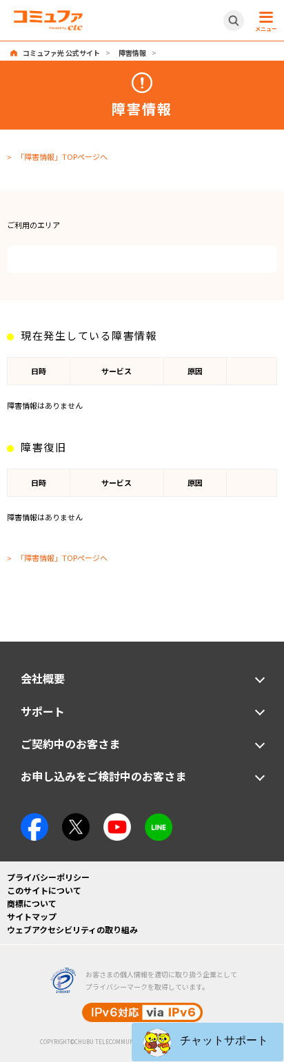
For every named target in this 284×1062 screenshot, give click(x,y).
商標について (32, 903)
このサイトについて (44, 890)
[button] (207, 1042)
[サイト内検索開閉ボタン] (233, 20)
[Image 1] (34, 819)
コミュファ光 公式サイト (61, 53)
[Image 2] (76, 819)
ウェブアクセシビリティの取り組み (72, 929)
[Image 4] (117, 819)
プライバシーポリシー (48, 877)
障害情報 (132, 53)
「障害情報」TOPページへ (62, 156)
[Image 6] (158, 819)
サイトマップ (32, 916)
